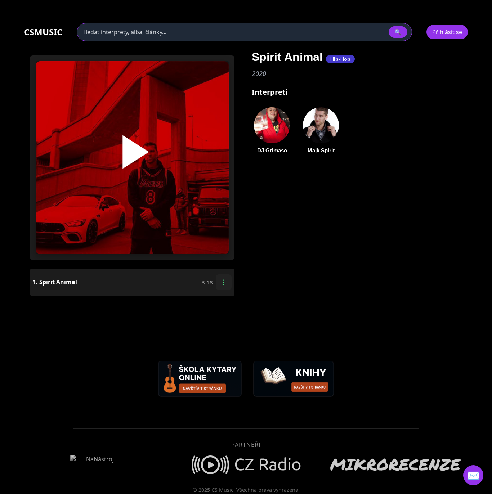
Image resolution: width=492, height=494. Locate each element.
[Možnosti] (224, 282)
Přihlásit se (447, 32)
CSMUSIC (43, 32)
